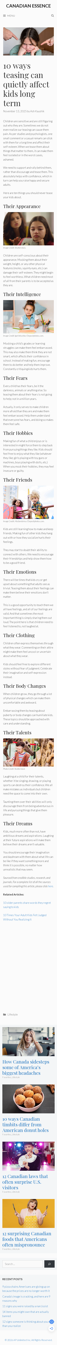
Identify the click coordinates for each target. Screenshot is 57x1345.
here (50, 886)
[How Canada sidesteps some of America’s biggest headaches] (28, 1054)
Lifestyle (12, 1014)
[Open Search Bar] (52, 16)
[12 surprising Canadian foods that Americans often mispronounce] (28, 1225)
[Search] (49, 1264)
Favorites (6, 1077)
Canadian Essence (28, 5)
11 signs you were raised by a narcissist (25, 1306)
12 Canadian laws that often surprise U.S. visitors (25, 1182)
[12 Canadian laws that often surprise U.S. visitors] (28, 1168)
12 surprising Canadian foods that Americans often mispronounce (26, 1239)
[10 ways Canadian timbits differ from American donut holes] (28, 1111)
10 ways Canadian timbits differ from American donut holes (25, 1124)
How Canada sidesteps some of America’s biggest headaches (25, 1067)
